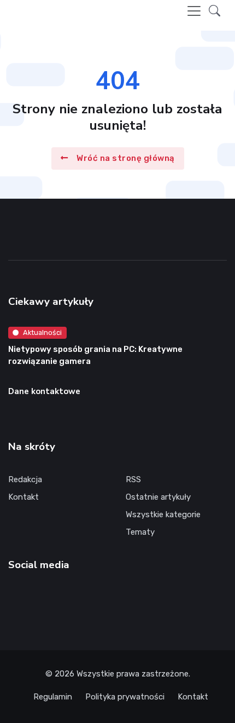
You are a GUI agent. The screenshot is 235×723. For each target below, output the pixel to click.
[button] (214, 11)
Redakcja (25, 479)
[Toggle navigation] (194, 11)
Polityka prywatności (124, 697)
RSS (133, 479)
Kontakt (23, 497)
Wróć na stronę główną (126, 158)
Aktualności (42, 332)
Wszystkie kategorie (163, 514)
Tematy (140, 532)
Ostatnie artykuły (158, 497)
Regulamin (52, 697)
